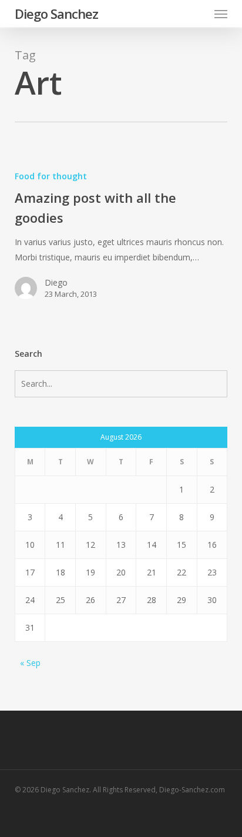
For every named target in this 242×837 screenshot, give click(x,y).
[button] (220, 13)
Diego (56, 282)
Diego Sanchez (56, 13)
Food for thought (51, 176)
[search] (197, 13)
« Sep (30, 662)
